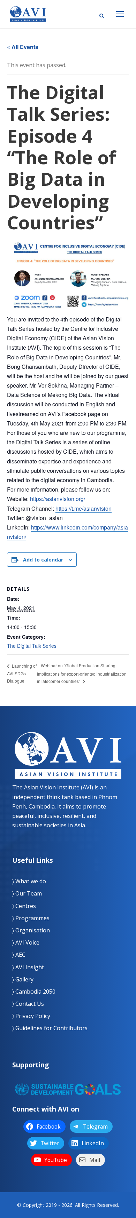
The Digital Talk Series (31, 645)
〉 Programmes (31, 918)
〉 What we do (29, 881)
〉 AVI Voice (25, 942)
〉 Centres (24, 906)
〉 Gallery (22, 979)
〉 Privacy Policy (31, 1016)
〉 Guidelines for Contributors (50, 1028)
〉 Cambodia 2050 (33, 991)
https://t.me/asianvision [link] (83, 508)
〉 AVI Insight (28, 967)
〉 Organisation (31, 930)
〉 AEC (18, 954)
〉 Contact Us (28, 1004)
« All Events (22, 47)
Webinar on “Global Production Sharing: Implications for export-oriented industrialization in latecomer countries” (82, 673)
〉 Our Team (27, 893)
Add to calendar (43, 559)
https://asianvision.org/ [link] (57, 499)
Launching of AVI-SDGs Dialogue (22, 673)
